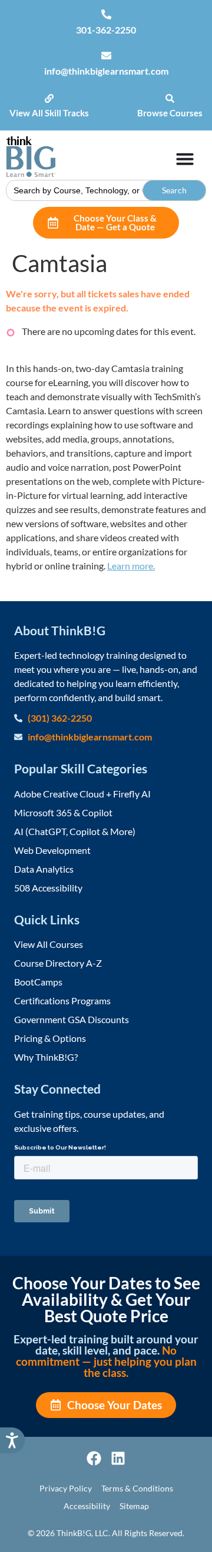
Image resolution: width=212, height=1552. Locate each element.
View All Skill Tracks (49, 113)
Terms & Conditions (137, 1488)
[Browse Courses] (169, 98)
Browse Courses (170, 113)
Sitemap (134, 1506)
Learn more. (131, 565)
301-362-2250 (106, 29)
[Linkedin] (118, 1458)
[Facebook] (94, 1458)
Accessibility (87, 1506)
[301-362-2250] (106, 14)
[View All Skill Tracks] (49, 98)
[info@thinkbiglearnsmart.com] (106, 56)
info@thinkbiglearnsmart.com (106, 70)
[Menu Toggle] (184, 158)
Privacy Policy (65, 1488)
